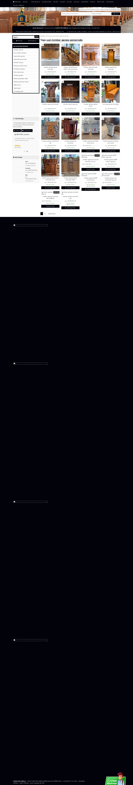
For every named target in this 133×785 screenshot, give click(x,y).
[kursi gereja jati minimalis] (111, 91)
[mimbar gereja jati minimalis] (111, 54)
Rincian (20, 41)
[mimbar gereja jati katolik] (50, 91)
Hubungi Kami (51, 77)
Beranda (18, 2)
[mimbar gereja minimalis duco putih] (111, 128)
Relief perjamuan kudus (21, 82)
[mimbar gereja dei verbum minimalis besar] (50, 165)
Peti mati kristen (19, 72)
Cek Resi (55, 2)
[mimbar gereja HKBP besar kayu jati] (111, 156)
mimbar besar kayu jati (70, 104)
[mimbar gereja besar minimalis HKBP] (70, 165)
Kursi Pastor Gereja (20, 53)
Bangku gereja (18, 50)
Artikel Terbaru (18, 5)
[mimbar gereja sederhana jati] (50, 128)
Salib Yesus (17, 85)
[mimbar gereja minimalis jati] (70, 193)
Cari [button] (116, 14)
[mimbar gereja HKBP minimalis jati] (91, 174)
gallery (62, 2)
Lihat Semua (28, 130)
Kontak (92, 2)
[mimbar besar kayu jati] (70, 91)
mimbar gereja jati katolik (50, 104)
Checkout (33, 41)
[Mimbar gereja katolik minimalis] (91, 54)
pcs (36, 36)
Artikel (25, 2)
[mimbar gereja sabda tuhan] (91, 91)
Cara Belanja (35, 2)
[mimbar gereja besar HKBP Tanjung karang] (70, 54)
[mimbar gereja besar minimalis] (50, 54)
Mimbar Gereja (18, 62)
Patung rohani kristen (20, 66)
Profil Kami (100, 2)
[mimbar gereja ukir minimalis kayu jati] (111, 174)
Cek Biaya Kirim (46, 2)
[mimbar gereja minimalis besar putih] (91, 128)
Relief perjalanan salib (21, 78)
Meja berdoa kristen (20, 59)
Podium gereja (18, 75)
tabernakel (17, 88)
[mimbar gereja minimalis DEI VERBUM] (50, 193)
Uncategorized (18, 91)
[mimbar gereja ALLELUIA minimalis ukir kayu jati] (91, 156)
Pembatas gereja (19, 69)
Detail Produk (90, 151)
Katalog (76, 2)
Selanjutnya (51, 213)
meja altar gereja (19, 56)
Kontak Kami (96, 28)
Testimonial (110, 2)
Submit (17, 130)
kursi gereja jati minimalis (111, 104)
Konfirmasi (84, 2)
